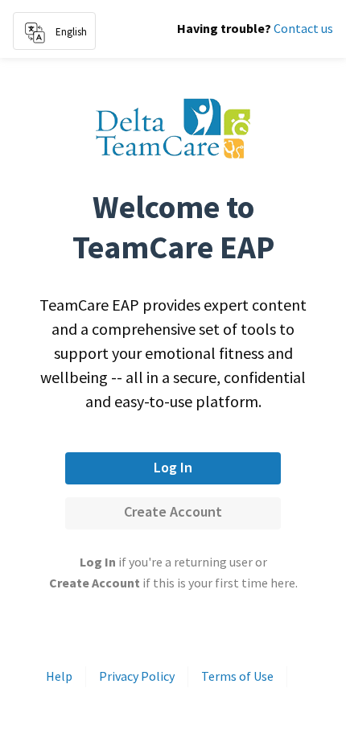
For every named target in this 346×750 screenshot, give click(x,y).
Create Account (173, 511)
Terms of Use (237, 676)
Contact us (303, 28)
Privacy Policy (137, 676)
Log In (173, 467)
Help (59, 676)
